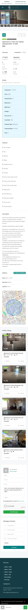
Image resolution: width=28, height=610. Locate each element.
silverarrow (8, 361)
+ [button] (4, 293)
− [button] (4, 295)
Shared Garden (8, 206)
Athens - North (7, 569)
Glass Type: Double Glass (10, 185)
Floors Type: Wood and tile (10, 177)
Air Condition (7, 147)
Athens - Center (8, 572)
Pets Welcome (7, 194)
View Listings (13, 471)
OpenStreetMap (18, 323)
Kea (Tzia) (6, 579)
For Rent (9, 39)
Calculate (14, 547)
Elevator (6, 168)
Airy (5, 151)
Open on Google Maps (20, 272)
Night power (7, 189)
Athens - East (7, 574)
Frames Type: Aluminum (10, 181)
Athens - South (8, 567)
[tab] (4, 35)
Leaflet (12, 323)
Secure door (7, 202)
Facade (6, 172)
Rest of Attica (7, 577)
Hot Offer (14, 39)
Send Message (14, 512)
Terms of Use (21, 501)
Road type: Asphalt (8, 198)
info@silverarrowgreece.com (6, 3)
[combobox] (14, 497)
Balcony (6, 156)
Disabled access (8, 164)
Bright (5, 160)
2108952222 (6, 1)
